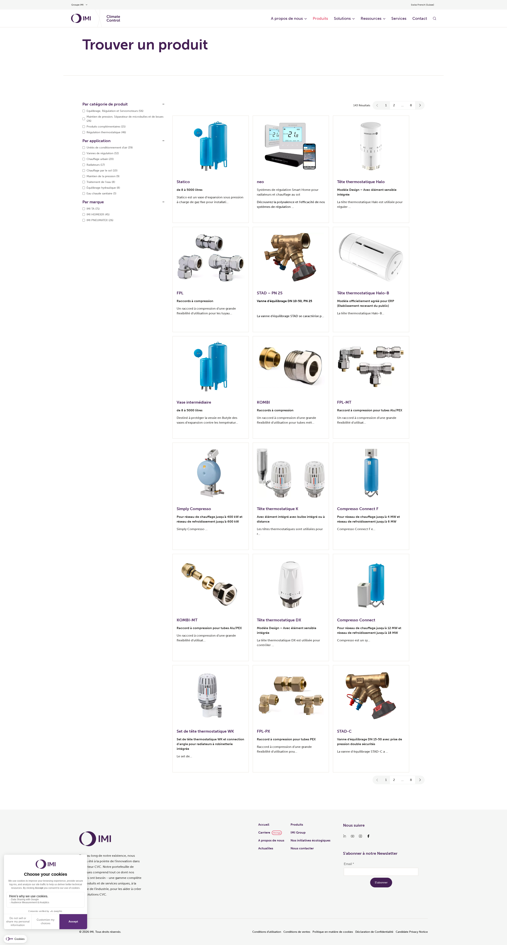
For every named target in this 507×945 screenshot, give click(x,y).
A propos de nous (287, 18)
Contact (419, 18)
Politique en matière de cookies (333, 932)
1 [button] (386, 105)
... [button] (402, 105)
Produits (320, 18)
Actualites (265, 848)
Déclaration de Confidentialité (374, 932)
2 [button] (394, 105)
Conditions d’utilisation (266, 932)
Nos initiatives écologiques (310, 840)
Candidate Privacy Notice (412, 932)
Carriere (264, 832)
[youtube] (352, 836)
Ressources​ (371, 18)
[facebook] (368, 836)
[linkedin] (344, 836)
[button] (377, 105)
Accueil (263, 824)
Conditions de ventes (296, 932)
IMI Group (298, 832)
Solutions (342, 18)
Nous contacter (302, 848)
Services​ (398, 18)
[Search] (434, 18)
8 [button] (411, 105)
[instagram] (360, 836)
